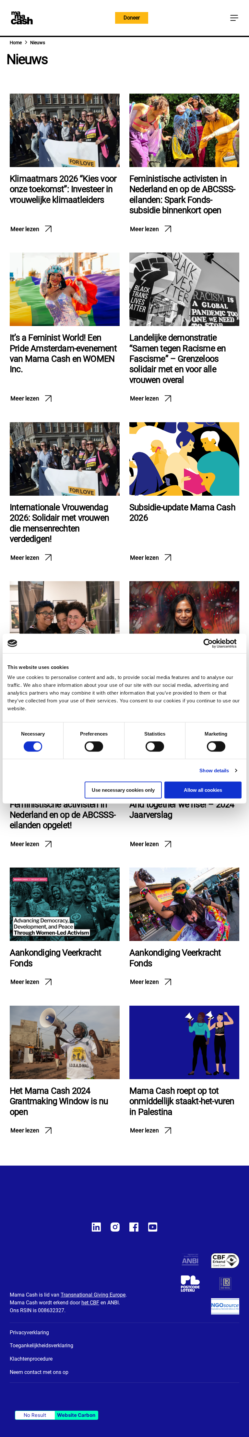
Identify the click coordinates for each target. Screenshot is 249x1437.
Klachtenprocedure (31, 1359)
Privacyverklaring (29, 1332)
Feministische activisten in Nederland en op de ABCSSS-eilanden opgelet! (62, 815)
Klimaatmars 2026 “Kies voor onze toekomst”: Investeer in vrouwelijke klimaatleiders (63, 189)
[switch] (94, 747)
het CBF (90, 1303)
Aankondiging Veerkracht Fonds (55, 957)
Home (16, 42)
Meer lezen (24, 229)
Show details (214, 770)
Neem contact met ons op (39, 1372)
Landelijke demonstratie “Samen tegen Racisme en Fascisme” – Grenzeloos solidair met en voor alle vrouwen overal (177, 359)
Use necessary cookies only (123, 790)
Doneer (132, 18)
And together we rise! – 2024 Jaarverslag (181, 809)
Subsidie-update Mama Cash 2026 (182, 512)
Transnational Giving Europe (93, 1295)
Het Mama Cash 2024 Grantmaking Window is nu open (59, 1101)
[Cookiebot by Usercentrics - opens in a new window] (213, 643)
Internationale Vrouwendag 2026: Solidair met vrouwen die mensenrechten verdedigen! (59, 523)
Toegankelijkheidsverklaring (41, 1345)
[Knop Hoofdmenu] (234, 18)
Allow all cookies (203, 790)
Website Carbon (76, 1415)
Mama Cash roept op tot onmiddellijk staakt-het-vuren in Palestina (181, 1101)
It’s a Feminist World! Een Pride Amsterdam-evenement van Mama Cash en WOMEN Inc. (63, 353)
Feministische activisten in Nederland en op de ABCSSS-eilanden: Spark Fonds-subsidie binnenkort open (182, 195)
